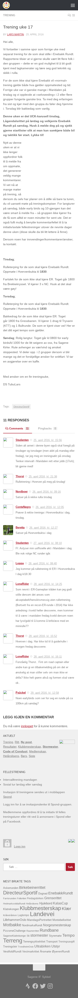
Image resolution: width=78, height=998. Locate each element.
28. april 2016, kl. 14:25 (48, 584)
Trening (9, 15)
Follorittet (21, 898)
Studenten (22, 439)
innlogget (27, 726)
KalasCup (60, 903)
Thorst (20, 476)
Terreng (12, 940)
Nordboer (22, 491)
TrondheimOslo (25, 946)
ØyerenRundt (61, 951)
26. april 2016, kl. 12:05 (50, 507)
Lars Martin (15, 34)
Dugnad (42, 893)
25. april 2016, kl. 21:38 (43, 476)
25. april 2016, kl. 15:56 (47, 440)
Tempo (68, 935)
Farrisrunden (9, 898)
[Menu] (73, 5)
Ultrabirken (42, 946)
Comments (19, 428)
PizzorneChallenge (14, 930)
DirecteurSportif (21, 406)
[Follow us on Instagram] (50, 986)
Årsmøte (45, 951)
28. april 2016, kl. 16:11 (48, 656)
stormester (39, 935)
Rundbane (49, 930)
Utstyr (55, 946)
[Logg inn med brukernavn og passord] (7, 846)
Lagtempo (23, 915)
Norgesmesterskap (57, 925)
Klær (66, 908)
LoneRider (22, 583)
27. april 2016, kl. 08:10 (47, 543)
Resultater (9, 746)
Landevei (42, 913)
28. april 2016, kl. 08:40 (42, 563)
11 (73, 15)
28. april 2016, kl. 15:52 (43, 636)
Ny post (26, 742)
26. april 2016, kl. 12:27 (43, 527)
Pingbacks (47, 428)
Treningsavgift (66, 941)
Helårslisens (11, 756)
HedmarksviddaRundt (14, 903)
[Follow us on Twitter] (43, 986)
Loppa (20, 563)
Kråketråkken (10, 915)
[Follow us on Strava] (28, 986)
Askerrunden (10, 888)
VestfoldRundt (12, 951)
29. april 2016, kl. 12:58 (45, 692)
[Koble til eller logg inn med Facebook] (73, 841)
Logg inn (19, 846)
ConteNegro (23, 506)
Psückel (21, 692)
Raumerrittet (32, 931)
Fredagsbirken (35, 898)
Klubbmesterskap (29, 746)
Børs (24, 756)
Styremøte (55, 935)
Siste (32, 756)
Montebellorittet (61, 920)
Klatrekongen (11, 909)
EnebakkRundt (60, 893)
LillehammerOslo (14, 919)
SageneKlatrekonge (14, 935)
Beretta (20, 527)
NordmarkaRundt (32, 925)
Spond (7, 796)
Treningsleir (10, 946)
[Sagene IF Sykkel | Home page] (7, 5)
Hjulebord (45, 903)
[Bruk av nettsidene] (70, 841)
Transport (52, 941)
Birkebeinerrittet (32, 887)
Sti (28, 935)
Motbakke (12, 925)
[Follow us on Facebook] (35, 986)
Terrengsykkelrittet (34, 941)
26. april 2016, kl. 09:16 (46, 491)
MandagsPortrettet (39, 919)
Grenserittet (52, 898)
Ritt (17, 742)
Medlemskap (37, 751)
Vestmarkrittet (30, 951)
